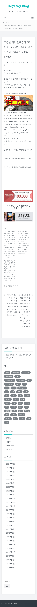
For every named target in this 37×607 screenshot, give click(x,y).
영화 (26, 407)
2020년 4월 (10, 483)
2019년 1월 (10, 540)
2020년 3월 (10, 487)
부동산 (27, 403)
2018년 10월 (11, 552)
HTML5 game (10, 380)
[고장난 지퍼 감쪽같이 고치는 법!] (18, 103)
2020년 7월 (10, 471)
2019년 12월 (11, 498)
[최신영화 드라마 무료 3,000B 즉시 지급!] (18, 196)
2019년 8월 (10, 514)
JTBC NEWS (9, 384)
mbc (7, 388)
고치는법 (16, 133)
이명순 (27, 411)
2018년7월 (16, 372)
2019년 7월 (10, 517)
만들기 (7, 403)
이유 (7, 414)
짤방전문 (8, 418)
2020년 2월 (10, 491)
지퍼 (10, 133)
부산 (7, 407)
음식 (20, 411)
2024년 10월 (11, 464)
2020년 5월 (10, 479)
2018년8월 (26, 372)
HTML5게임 (20, 380)
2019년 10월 (11, 506)
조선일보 (21, 414)
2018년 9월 (10, 556)
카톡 (15, 418)
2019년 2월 (10, 537)
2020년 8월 (10, 468)
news (13, 388)
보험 (20, 403)
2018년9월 (9, 376)
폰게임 (22, 418)
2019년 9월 (10, 510)
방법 (14, 403)
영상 (20, 407)
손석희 (13, 407)
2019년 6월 (10, 521)
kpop (18, 384)
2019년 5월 (10, 525)
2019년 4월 (10, 529)
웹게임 (7, 411)
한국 (29, 418)
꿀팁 (27, 133)
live (24, 384)
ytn (6, 391)
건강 (26, 391)
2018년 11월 (11, 548)
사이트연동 (10, 445)
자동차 (13, 414)
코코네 (22, 133)
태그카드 (8, 22)
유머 (14, 411)
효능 (7, 422)
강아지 (19, 391)
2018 (7, 372)
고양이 (13, 395)
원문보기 (26, 130)
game (17, 376)
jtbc (29, 380)
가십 (12, 391)
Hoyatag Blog (18, 6)
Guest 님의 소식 (9, 158)
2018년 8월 (10, 560)
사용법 (8, 442)
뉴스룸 (27, 395)
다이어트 (8, 399)
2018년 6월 (10, 567)
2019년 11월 (11, 502)
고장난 (6, 133)
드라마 (16, 399)
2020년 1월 (10, 494)
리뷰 (22, 399)
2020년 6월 (10, 475)
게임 (7, 395)
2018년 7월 (10, 564)
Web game (22, 388)
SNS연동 (9, 438)
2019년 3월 (10, 533)
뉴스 (20, 395)
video (6, 135)
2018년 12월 (11, 544)
